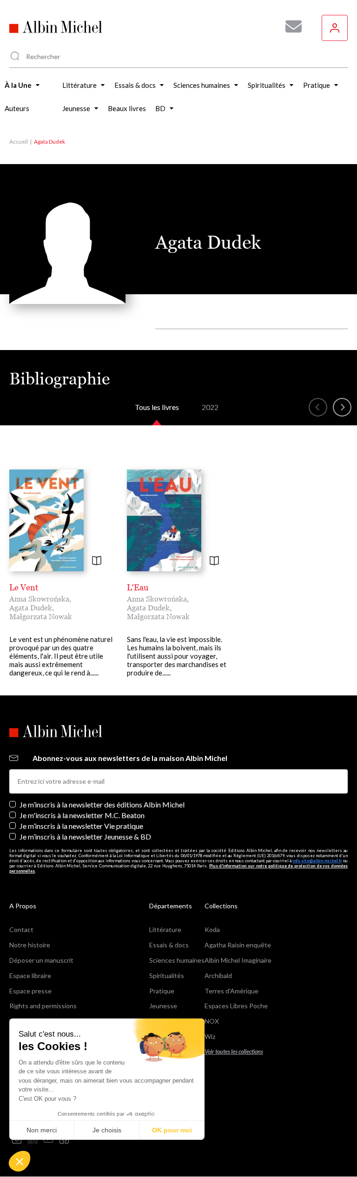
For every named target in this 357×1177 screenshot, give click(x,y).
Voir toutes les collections (234, 1051)
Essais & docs (169, 945)
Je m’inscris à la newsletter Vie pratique (81, 825)
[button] (19, 1161)
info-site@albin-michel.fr (317, 860)
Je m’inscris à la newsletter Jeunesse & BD (85, 836)
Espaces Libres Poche (236, 1006)
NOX (212, 1021)
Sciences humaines (177, 960)
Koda (212, 929)
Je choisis (107, 1130)
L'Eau (137, 587)
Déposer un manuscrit (41, 960)
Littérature (165, 929)
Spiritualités (166, 975)
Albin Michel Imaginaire (238, 960)
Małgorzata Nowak (40, 616)
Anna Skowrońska (39, 599)
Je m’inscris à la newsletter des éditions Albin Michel (102, 804)
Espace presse (30, 991)
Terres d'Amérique (231, 991)
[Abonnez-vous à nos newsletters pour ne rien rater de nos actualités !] (290, 26)
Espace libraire (30, 975)
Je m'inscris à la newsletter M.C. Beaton (82, 815)
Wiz (210, 1036)
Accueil (18, 141)
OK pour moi (172, 1130)
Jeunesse (163, 1006)
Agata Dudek (30, 607)
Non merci (41, 1130)
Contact (21, 929)
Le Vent (23, 587)
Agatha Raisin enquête (238, 945)
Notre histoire (29, 945)
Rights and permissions (43, 1006)
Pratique (161, 991)
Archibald (218, 975)
